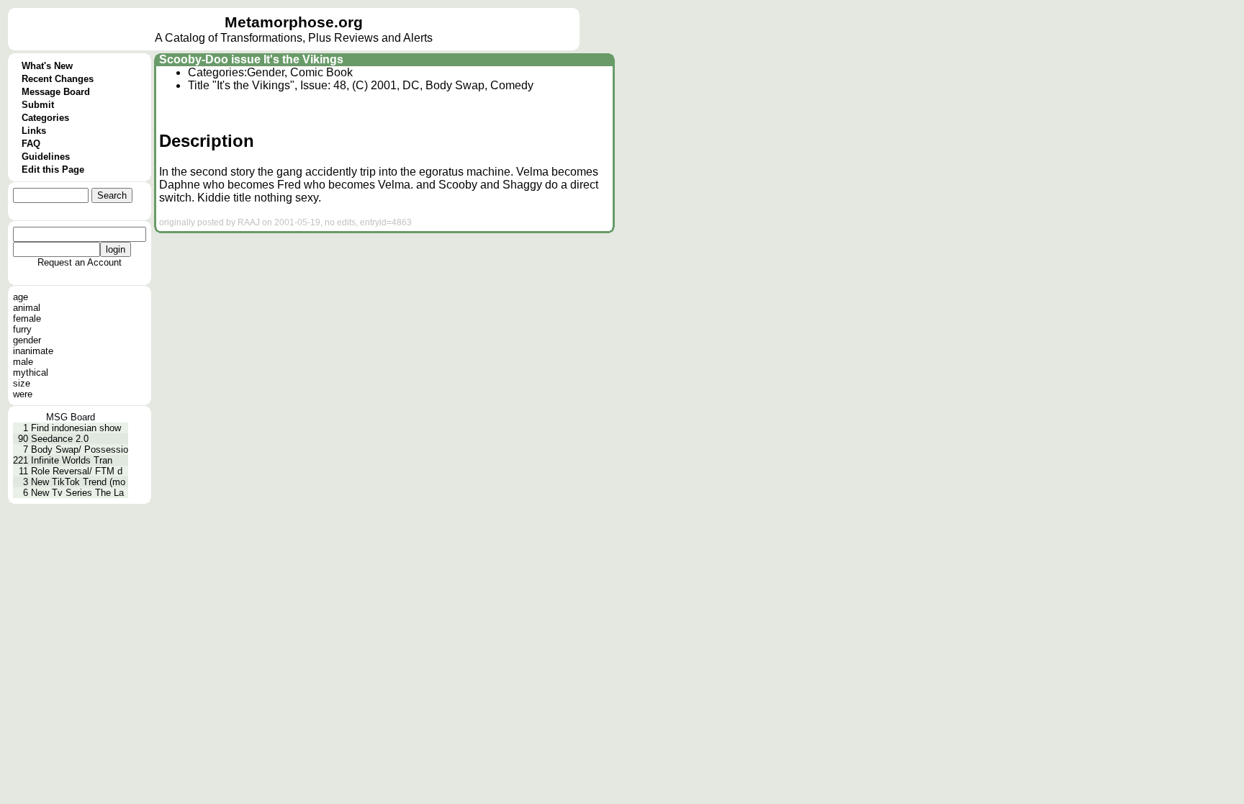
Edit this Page (53, 169)
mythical (30, 372)
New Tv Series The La (77, 492)
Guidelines (46, 156)
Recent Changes (58, 78)
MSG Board (70, 417)
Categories (45, 117)
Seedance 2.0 (60, 438)
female (27, 318)
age (20, 297)
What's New (47, 65)
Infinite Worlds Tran (71, 460)
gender (27, 340)
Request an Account (79, 262)
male (23, 361)
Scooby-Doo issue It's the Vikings (251, 59)
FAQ (31, 143)
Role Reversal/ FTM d (76, 471)
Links (34, 130)
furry (22, 329)
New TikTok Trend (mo (78, 481)
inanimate (33, 350)
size (21, 383)
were (22, 394)
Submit (38, 104)
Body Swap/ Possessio (79, 449)
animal (26, 307)
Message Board (56, 91)
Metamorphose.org (294, 22)
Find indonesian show (76, 428)
